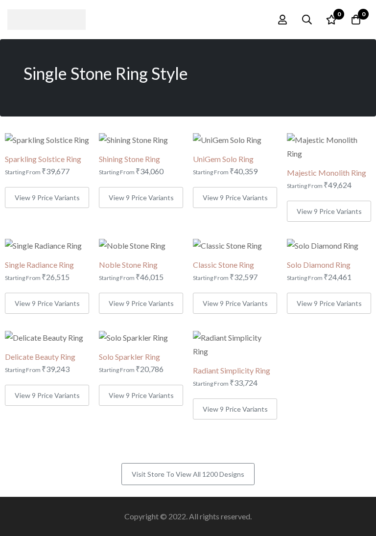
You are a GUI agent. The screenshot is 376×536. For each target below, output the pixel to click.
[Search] (307, 19)
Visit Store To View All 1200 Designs (188, 474)
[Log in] (282, 19)
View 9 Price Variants (47, 197)
